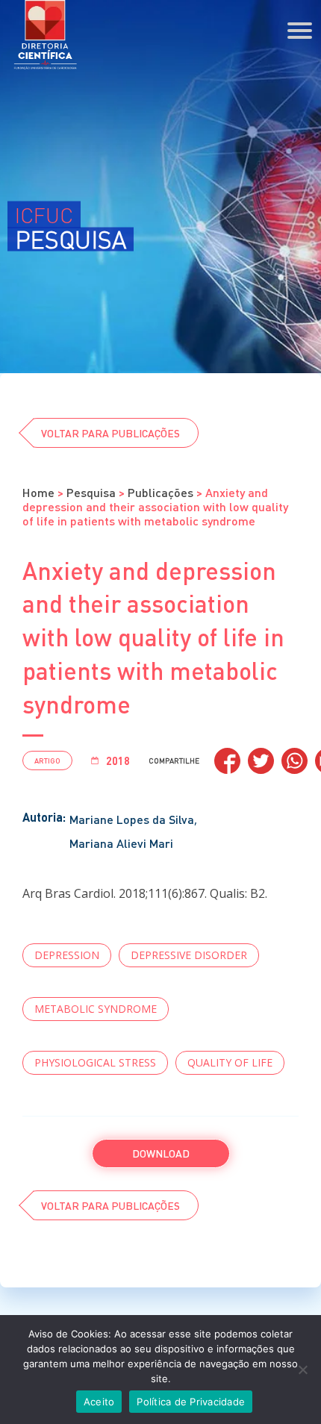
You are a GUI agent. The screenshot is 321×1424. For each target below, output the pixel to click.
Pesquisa (91, 492)
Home (38, 492)
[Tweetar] (261, 761)
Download (161, 1153)
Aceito (99, 1402)
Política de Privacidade (191, 1402)
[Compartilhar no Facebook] (227, 761)
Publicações (160, 492)
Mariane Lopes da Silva (131, 819)
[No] (302, 1369)
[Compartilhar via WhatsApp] (294, 761)
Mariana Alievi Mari (121, 843)
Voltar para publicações (110, 433)
